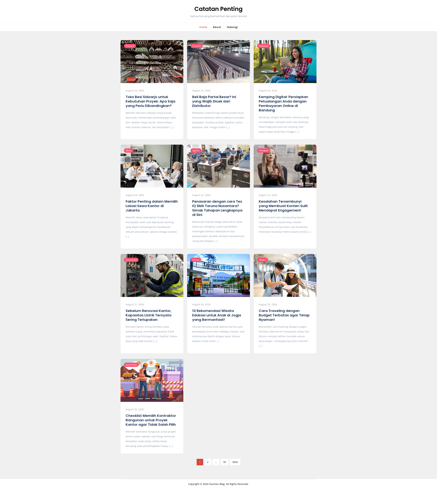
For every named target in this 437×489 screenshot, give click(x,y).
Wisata (195, 259)
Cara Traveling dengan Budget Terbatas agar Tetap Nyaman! (284, 315)
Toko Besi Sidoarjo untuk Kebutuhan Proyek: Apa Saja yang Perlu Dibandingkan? (150, 101)
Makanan (264, 45)
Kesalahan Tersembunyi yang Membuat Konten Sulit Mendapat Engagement (283, 206)
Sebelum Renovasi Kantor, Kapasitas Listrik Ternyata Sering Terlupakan (149, 315)
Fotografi (263, 150)
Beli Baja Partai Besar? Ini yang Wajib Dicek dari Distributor (214, 101)
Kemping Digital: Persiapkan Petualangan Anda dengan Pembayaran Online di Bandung (283, 103)
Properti (130, 45)
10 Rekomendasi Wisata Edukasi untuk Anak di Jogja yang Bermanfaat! (216, 315)
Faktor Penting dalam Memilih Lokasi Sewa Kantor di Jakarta (152, 206)
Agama (195, 150)
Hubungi (232, 27)
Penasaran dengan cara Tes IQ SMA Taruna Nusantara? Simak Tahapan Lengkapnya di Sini (217, 208)
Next (235, 462)
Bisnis (129, 150)
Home (203, 27)
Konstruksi (131, 259)
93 (224, 462)
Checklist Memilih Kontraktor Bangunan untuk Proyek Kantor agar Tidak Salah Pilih (151, 420)
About (217, 27)
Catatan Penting (218, 9)
